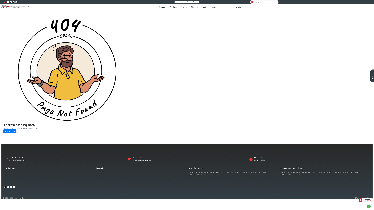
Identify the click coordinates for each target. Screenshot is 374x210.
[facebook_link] (8, 2)
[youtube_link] (16, 2)
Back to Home (10, 131)
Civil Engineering (103, 172)
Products (173, 7)
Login (238, 7)
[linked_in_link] (13, 2)
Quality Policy (10, 175)
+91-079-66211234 (18, 160)
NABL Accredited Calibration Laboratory (186, 2)
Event (203, 7)
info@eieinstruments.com (142, 160)
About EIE (8, 172)
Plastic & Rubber (103, 180)
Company (162, 7)
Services (184, 7)
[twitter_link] (11, 2)
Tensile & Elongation (105, 175)
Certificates (9, 177)
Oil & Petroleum (102, 177)
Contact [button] (212, 7)
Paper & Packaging (104, 183)
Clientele (194, 7)
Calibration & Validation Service (17, 180)
